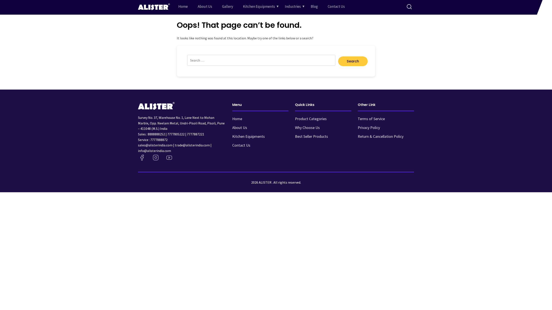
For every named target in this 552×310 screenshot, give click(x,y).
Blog (314, 6)
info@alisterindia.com (154, 151)
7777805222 (176, 134)
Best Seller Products (311, 136)
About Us (205, 6)
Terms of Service (371, 118)
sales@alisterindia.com (155, 145)
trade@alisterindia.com (192, 145)
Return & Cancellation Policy (380, 136)
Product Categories (311, 118)
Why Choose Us (307, 127)
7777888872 (159, 140)
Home (183, 6)
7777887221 (195, 134)
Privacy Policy (369, 127)
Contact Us (336, 6)
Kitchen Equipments (259, 6)
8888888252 (156, 134)
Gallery (227, 6)
